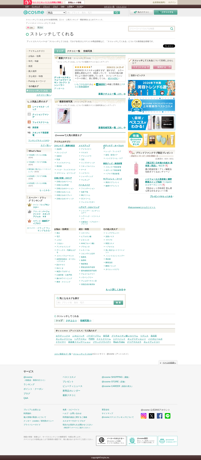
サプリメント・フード (112, 179)
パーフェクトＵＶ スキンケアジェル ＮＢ (41, 214)
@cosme (35, 378)
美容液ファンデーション (79, 342)
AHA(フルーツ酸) (87, 243)
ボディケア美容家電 (113, 170)
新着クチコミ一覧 (110, 94)
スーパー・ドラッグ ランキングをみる (38, 229)
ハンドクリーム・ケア (114, 158)
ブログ (55, 6)
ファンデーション (88, 188)
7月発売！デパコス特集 (37, 155)
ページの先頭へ (169, 363)
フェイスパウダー (88, 202)
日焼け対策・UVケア (63, 178)
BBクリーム (85, 195)
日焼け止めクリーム (64, 181)
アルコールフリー (88, 274)
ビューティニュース (72, 386)
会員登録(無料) (159, 2)
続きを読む (113, 78)
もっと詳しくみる (114, 289)
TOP (27, 6)
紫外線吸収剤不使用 (89, 271)
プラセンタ (85, 247)
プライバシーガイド (32, 425)
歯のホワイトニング (64, 278)
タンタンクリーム (64, 339)
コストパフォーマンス (65, 256)
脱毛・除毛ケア (112, 155)
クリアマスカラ (134, 342)
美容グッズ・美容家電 (112, 163)
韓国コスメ (110, 243)
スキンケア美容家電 (113, 167)
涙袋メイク (110, 236)
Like (31, 28)
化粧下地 (84, 192)
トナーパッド (119, 339)
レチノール (85, 250)
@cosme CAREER (117, 386)
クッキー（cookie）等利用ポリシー (39, 421)
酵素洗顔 (109, 262)
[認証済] (100, 84)
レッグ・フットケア (113, 151)
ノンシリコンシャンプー (115, 256)
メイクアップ (84, 145)
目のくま (60, 268)
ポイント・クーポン (33, 389)
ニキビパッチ (78, 336)
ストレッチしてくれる (52, 34)
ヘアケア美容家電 (112, 174)
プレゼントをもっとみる (161, 196)
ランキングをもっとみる (38, 140)
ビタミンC (85, 240)
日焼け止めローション (65, 188)
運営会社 (105, 410)
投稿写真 (87, 51)
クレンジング (62, 152)
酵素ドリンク (111, 266)
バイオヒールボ (155, 339)
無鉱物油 (84, 264)
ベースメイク (84, 185)
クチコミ (71, 320)
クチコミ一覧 (73, 51)
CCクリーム (85, 199)
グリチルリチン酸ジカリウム (124, 336)
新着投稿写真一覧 (110, 127)
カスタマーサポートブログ (74, 421)
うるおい (60, 243)
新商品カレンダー (71, 390)
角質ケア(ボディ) (63, 271)
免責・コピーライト (71, 410)
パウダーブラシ (94, 336)
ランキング (36, 6)
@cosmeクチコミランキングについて (118, 417)
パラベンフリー (87, 277)
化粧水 (59, 156)
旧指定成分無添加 (88, 284)
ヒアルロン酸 (86, 236)
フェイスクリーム (63, 163)
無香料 (83, 260)
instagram (143, 416)
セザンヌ (37, 221)
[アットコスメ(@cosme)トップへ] (34, 13)
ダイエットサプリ (112, 269)
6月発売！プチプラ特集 (37, 176)
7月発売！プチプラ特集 (37, 162)
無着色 (83, 257)
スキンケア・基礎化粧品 (64, 145)
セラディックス (63, 336)
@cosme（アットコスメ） (118, 354)
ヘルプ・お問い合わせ (72, 413)
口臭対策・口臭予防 (64, 275)
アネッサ (37, 211)
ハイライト (85, 173)
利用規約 (27, 413)
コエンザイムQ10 (88, 253)
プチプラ (109, 240)
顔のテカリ (61, 265)
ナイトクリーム (104, 339)
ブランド (46, 6)
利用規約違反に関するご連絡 (75, 417)
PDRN (91, 339)
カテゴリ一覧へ (43, 95)
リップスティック (88, 163)
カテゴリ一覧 (109, 7)
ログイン (172, 2)
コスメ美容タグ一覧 (62, 354)
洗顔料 (59, 149)
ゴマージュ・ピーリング (66, 173)
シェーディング (87, 176)
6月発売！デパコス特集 (37, 183)
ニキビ (59, 240)
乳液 (58, 159)
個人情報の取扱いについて (35, 417)
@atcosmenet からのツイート (142, 207)
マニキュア (85, 180)
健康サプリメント (112, 186)
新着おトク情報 (74, 2)
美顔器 (108, 259)
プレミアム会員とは (32, 410)
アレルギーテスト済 (89, 281)
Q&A (62, 6)
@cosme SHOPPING (116, 377)
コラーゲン (85, 233)
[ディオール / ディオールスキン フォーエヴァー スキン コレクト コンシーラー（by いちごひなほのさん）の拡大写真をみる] (63, 122)
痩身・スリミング (63, 282)
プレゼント (68, 381)
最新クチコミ (69, 395)
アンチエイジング (63, 247)
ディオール (59, 88)
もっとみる (44, 190)
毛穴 (58, 236)
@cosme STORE (114, 381)
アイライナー (86, 149)
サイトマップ (107, 413)
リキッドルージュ (88, 166)
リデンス (144, 336)
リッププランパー (112, 233)
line (167, 416)
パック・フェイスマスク (66, 170)
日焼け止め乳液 (63, 185)
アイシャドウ (86, 156)
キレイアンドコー (152, 342)
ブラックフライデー (102, 342)
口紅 (82, 159)
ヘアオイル (110, 247)
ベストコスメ (121, 7)
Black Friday (119, 342)
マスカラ (84, 152)
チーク (83, 170)
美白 (58, 233)
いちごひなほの (82, 84)
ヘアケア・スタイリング (89, 207)
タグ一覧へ (46, 145)
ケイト (36, 205)
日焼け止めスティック (65, 199)
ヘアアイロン (80, 339)
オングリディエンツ (137, 339)
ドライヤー (61, 342)
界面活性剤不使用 (88, 267)
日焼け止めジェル (63, 192)
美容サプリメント (112, 182)
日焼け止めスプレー (64, 195)
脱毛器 (106, 336)
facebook (159, 416)
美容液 (59, 166)
